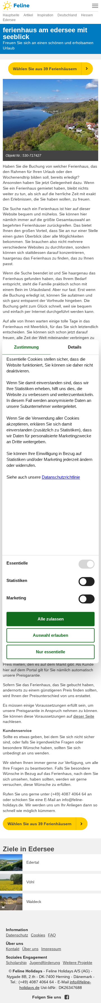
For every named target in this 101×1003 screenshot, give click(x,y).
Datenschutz (17, 935)
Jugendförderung (44, 962)
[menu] (95, 5)
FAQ (52, 935)
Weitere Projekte (77, 962)
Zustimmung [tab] (26, 347)
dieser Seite (83, 716)
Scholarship (16, 962)
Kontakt (12, 949)
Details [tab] (74, 347)
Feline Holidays (50, 5)
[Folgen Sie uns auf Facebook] (67, 997)
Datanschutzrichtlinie (61, 477)
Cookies (38, 935)
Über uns (30, 949)
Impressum (51, 949)
